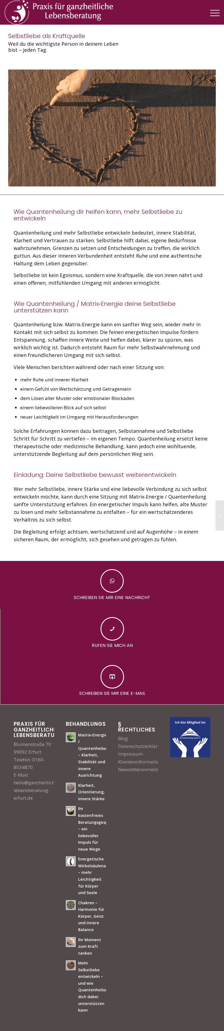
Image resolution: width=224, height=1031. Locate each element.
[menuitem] (212, 12)
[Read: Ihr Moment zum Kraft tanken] (71, 942)
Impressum (130, 754)
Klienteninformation (139, 762)
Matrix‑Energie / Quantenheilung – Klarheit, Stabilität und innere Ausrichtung (94, 755)
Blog (123, 738)
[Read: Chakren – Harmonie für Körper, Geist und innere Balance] (71, 905)
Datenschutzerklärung (142, 746)
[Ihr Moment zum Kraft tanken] (220, 515)
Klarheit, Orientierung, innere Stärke (91, 792)
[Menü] (212, 12)
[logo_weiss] (58, 12)
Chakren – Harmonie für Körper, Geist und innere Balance (91, 916)
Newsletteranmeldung (142, 769)
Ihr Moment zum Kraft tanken (89, 946)
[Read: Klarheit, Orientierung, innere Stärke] (71, 788)
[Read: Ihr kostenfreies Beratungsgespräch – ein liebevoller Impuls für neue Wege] (71, 811)
